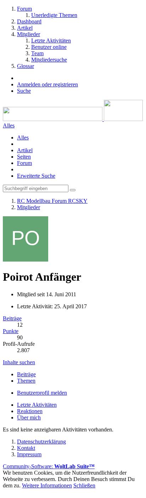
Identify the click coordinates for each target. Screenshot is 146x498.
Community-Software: (49, 466)
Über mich (29, 417)
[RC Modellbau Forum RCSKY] (73, 119)
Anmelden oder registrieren (47, 84)
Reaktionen (30, 411)
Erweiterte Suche (36, 176)
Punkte (10, 331)
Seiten (24, 157)
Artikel (25, 150)
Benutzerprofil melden (42, 393)
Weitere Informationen (47, 485)
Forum (24, 163)
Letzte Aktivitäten (37, 405)
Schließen (84, 485)
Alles (23, 137)
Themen (26, 381)
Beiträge (12, 318)
